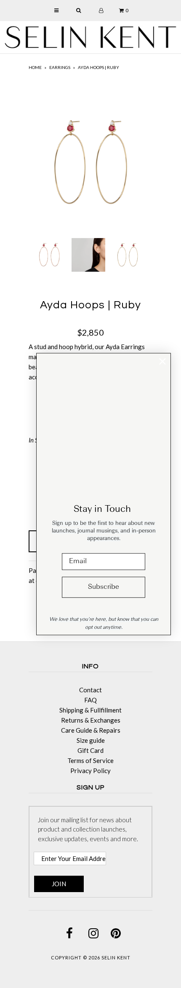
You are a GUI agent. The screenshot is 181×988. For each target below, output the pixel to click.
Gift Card (90, 750)
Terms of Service (90, 760)
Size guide (91, 740)
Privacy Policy (90, 770)
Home (35, 67)
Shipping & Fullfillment (90, 710)
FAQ (90, 700)
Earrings (59, 67)
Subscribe (103, 587)
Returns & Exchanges (90, 720)
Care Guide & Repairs (90, 730)
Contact (90, 690)
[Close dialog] (162, 361)
